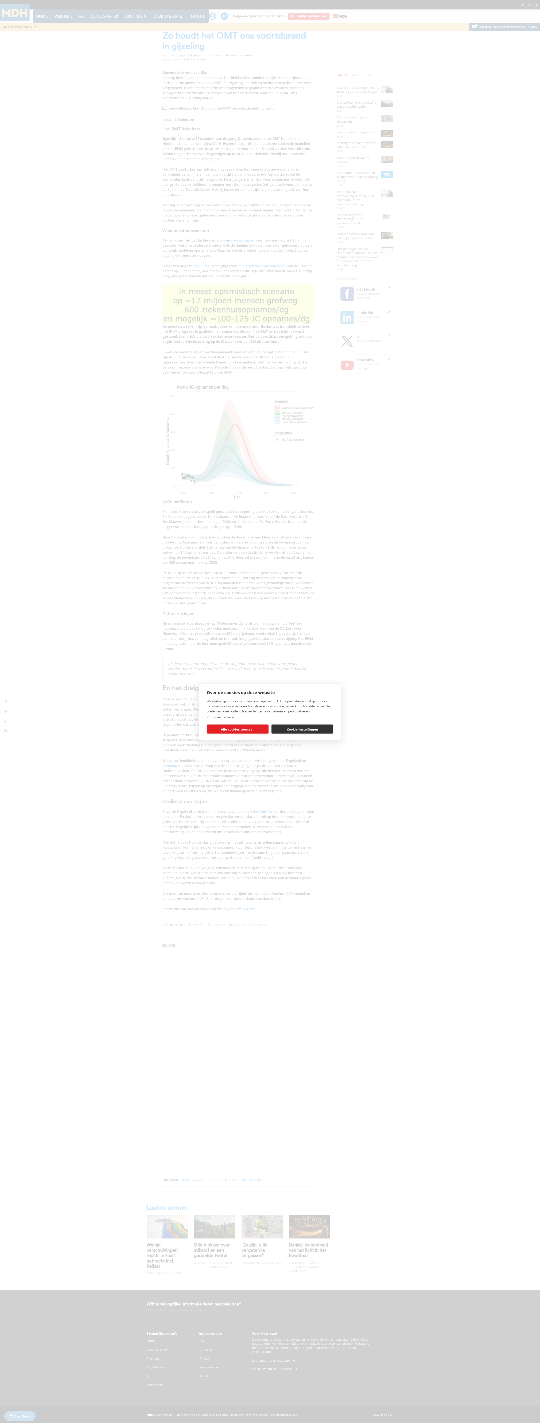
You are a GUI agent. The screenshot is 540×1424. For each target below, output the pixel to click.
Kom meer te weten (221, 717)
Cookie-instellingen (302, 729)
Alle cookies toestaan (238, 729)
